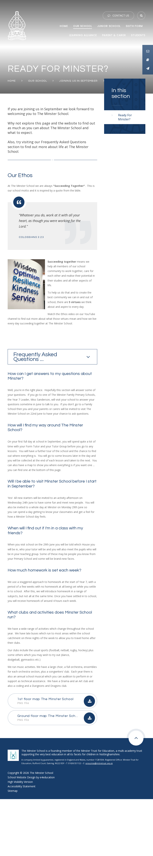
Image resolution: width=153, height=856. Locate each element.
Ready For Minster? (125, 117)
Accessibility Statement (21, 786)
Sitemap (13, 791)
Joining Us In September (78, 81)
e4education (47, 777)
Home (12, 81)
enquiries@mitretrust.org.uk (99, 763)
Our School (37, 81)
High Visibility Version (20, 782)
